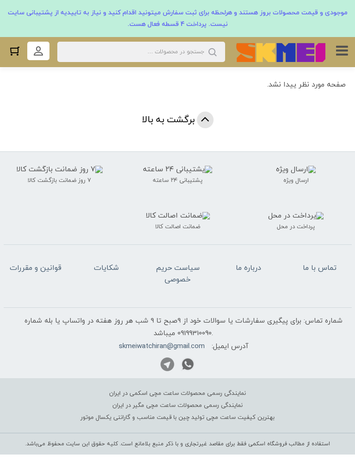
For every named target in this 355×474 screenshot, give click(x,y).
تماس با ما (320, 268)
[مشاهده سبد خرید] (15, 50)
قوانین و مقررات (35, 268)
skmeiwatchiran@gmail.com (162, 346)
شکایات (106, 268)
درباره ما (248, 268)
